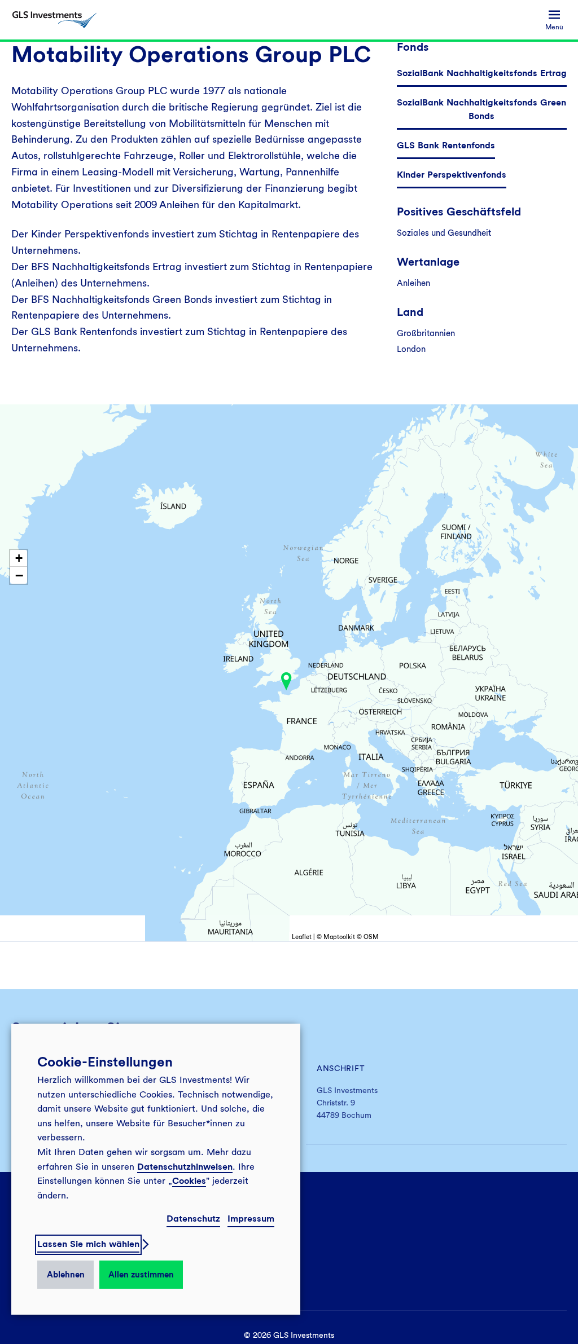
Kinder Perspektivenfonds (451, 174)
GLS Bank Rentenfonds (446, 145)
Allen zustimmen (141, 1275)
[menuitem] (554, 20)
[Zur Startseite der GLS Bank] (54, 19)
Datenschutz (193, 1218)
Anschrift (341, 1068)
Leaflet (302, 937)
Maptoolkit (339, 937)
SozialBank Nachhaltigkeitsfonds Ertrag (482, 73)
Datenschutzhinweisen (185, 1166)
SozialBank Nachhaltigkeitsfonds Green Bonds (481, 109)
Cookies (189, 1180)
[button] (286, 681)
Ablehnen (66, 1275)
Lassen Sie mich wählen (88, 1244)
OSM (371, 937)
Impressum (250, 1218)
